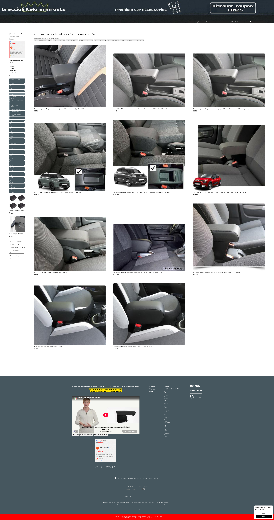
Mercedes (12, 153)
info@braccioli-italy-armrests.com (170, 504)
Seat (11, 175)
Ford (11, 131)
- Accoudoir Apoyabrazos (16, 256)
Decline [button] (263, 513)
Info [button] (263, 509)
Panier (248, 22)
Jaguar (11, 136)
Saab (11, 172)
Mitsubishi (12, 158)
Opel (11, 163)
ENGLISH (83, 435)
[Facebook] (191, 386)
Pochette (12, 192)
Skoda (11, 177)
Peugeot (12, 165)
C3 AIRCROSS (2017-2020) (127, 40)
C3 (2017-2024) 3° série (59, 40)
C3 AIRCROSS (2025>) (72, 40)
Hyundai (12, 133)
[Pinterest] (196, 386)
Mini (11, 155)
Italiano (191, 22)
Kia (11, 138)
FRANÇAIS (97, 435)
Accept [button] (264, 516)
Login (241, 22)
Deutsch (204, 22)
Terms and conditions (222, 22)
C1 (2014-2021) (140, 40)
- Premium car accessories (16, 253)
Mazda (11, 150)
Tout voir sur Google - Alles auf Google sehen (105, 467)
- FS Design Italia (14, 250)
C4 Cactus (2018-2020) (100, 40)
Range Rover (13, 167)
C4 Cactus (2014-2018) (113, 40)
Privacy (256, 22)
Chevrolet (12, 90)
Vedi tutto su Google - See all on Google (105, 466)
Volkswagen (13, 187)
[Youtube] (198, 386)
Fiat (11, 128)
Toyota (11, 185)
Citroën (12, 94)
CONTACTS (234, 22)
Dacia (11, 121)
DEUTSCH (90, 435)
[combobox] (17, 39)
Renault (12, 170)
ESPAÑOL (105, 435)
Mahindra (12, 148)
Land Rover (13, 143)
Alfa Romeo (13, 83)
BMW (11, 88)
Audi (11, 85)
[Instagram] (193, 386)
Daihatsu (12, 123)
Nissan (11, 160)
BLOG (262, 22)
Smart (11, 180)
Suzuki (11, 182)
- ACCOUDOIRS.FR (14, 258)
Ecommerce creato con (137, 509)
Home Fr (212, 22)
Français (141, 497)
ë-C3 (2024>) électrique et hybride (43, 40)
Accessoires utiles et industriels (15, 80)
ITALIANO (76, 435)
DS (11, 126)
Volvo (11, 189)
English (198, 22)
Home (150, 388)
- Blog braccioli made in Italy (17, 247)
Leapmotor (13, 145)
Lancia (11, 141)
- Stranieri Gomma (14, 244)
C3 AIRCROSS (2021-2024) (86, 40)
